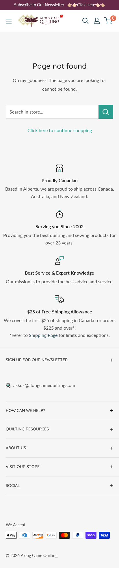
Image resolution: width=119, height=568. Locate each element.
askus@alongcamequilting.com (44, 385)
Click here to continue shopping (59, 130)
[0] (108, 20)
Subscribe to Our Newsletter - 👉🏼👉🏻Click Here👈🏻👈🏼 (59, 4)
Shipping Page (43, 335)
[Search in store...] (105, 112)
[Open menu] (9, 21)
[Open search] (85, 21)
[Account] (97, 21)
